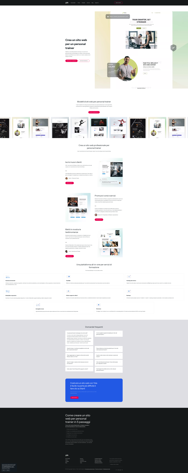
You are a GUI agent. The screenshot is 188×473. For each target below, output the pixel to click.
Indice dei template (98, 461)
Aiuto (81, 462)
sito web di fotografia (88, 441)
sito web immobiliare (81, 442)
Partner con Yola (83, 461)
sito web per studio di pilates (71, 442)
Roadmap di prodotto (98, 462)
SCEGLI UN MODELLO (94, 112)
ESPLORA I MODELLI (84, 60)
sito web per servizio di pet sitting (77, 441)
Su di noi (81, 458)
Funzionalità (67, 458)
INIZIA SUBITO (118, 2)
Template (67, 461)
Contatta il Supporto (98, 458)
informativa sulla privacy (7, 466)
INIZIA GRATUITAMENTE (71, 60)
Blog (66, 462)
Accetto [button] (8, 470)
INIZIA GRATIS (74, 397)
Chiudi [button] (4, 470)
